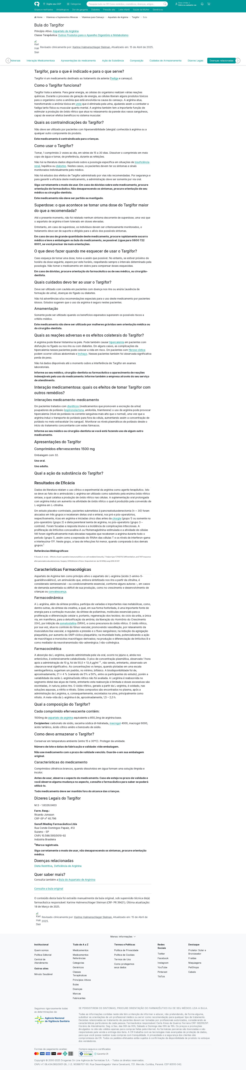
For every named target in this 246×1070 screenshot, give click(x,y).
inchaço (82, 353)
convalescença (57, 591)
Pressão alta (109, 9)
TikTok (161, 976)
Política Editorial (42, 954)
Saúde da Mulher (141, 9)
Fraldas (192, 958)
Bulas (76, 984)
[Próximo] (237, 60)
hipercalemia (116, 342)
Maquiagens (194, 962)
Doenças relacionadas (221, 60)
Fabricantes (79, 998)
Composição (136, 60)
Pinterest (162, 971)
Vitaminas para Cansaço (93, 17)
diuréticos (73, 406)
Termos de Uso (122, 959)
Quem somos (41, 950)
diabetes (61, 166)
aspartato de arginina (60, 717)
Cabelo (192, 971)
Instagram (163, 962)
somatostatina (68, 623)
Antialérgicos (62, 9)
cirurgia (116, 518)
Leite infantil (124, 9)
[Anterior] (8, 60)
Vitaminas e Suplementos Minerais (62, 17)
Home (39, 17)
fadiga (114, 78)
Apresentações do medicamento (78, 60)
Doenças (77, 989)
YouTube (162, 967)
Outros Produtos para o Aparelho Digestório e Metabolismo (93, 35)
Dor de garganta (80, 9)
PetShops (193, 967)
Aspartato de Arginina (118, 17)
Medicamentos (80, 950)
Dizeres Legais (195, 60)
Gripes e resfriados (43, 9)
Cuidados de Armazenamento (166, 60)
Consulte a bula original (48, 888)
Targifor (135, 17)
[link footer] (86, 1053)
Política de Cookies (124, 954)
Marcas (77, 993)
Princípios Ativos (82, 979)
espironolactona (74, 410)
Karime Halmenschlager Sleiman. (91, 47)
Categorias (78, 962)
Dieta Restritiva (43, 865)
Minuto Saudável (43, 974)
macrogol (115, 723)
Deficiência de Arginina (67, 865)
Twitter (161, 953)
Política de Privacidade (126, 950)
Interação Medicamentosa (41, 60)
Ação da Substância (113, 60)
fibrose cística (137, 349)
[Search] (165, 4)
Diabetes (95, 9)
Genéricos (158, 9)
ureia (78, 103)
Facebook (163, 958)
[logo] (36, 4)
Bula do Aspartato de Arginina (77, 879)
